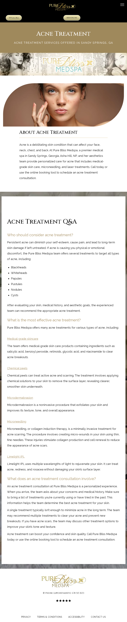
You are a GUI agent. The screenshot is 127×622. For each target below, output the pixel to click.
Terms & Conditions (49, 617)
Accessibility (76, 617)
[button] (122, 5)
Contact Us (98, 617)
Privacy (26, 617)
